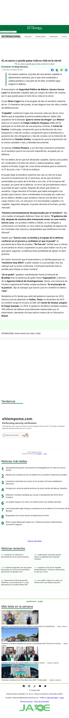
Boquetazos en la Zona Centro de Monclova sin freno (27, 515)
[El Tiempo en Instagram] (30, 686)
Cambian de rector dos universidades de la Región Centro (30, 663)
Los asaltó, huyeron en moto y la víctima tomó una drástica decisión (33, 502)
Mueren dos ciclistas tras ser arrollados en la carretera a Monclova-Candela (36, 475)
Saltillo (64, 36)
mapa (62, 698)
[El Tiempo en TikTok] (36, 686)
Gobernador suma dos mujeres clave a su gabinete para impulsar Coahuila (47, 557)
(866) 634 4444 (52, 698)
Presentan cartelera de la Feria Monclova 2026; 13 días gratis (31, 680)
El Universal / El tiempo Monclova (14, 67)
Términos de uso (26, 701)
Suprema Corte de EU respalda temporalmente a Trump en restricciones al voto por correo (49, 569)
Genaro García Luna (22, 333)
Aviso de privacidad (41, 701)
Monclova (28, 36)
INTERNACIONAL (11, 36)
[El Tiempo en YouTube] (41, 686)
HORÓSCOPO (31, 601)
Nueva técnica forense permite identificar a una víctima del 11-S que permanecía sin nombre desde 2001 (15, 582)
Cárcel (38, 333)
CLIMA (40, 601)
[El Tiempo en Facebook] (25, 686)
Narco (33, 333)
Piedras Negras (40, 36)
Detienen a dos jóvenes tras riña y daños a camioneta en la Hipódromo (34, 626)
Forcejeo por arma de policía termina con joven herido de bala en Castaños (36, 488)
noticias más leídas (34, 541)
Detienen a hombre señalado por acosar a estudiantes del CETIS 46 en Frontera (34, 644)
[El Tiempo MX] (34, 29)
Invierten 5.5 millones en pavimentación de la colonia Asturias (15, 556)
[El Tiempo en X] (45, 686)
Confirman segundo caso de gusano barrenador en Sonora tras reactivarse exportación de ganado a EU (16, 569)
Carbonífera (53, 36)
